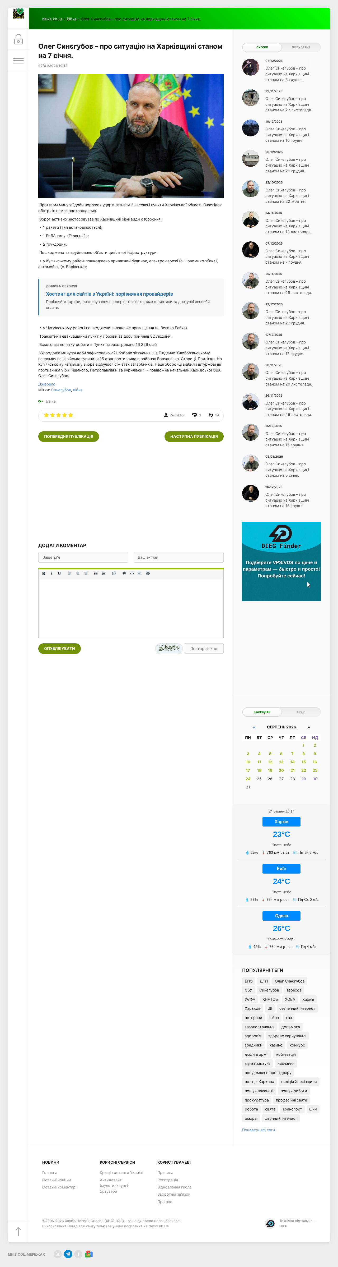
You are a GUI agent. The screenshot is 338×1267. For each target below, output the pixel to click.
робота (251, 1109)
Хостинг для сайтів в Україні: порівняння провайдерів (109, 294)
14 (292, 762)
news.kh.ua (52, 19)
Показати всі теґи (258, 1130)
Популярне (301, 47)
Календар (262, 712)
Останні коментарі (59, 1187)
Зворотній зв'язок (173, 1194)
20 (281, 770)
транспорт (292, 1109)
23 (315, 770)
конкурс (297, 1045)
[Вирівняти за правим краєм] (86, 573)
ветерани (253, 1017)
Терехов (294, 990)
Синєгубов (61, 390)
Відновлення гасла (174, 1187)
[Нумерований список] (104, 573)
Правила (165, 1172)
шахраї (251, 1118)
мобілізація (285, 1054)
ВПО (249, 981)
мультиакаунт (257, 1063)
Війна (72, 19)
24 (248, 779)
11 (259, 762)
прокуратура (257, 1100)
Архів (301, 712)
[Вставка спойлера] (140, 573)
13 (281, 762)
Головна (49, 1172)
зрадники (253, 1045)
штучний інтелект (281, 1118)
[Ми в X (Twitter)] (58, 1254)
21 (292, 770)
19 (270, 770)
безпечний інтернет (297, 1008)
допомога (290, 1027)
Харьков (252, 1008)
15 (304, 762)
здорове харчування (287, 1036)
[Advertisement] (131, 492)
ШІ (269, 1008)
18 (259, 770)
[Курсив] (51, 573)
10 (248, 762)
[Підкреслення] (59, 573)
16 (315, 762)
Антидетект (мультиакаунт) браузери (114, 1185)
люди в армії (256, 1054)
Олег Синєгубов (290, 981)
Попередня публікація (68, 436)
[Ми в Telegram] (68, 1254)
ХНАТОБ (270, 999)
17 (248, 770)
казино (276, 1045)
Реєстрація (167, 1180)
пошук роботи (294, 1091)
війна (78, 390)
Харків (308, 999)
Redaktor (177, 415)
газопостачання (259, 1027)
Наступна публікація (194, 436)
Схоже (262, 47)
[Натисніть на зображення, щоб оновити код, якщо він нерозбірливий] (169, 648)
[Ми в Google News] (88, 1254)
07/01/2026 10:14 (52, 66)
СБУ (248, 990)
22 (303, 770)
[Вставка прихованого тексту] (148, 573)
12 (270, 762)
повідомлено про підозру (268, 1072)
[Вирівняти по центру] (78, 573)
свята (270, 1109)
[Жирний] (44, 573)
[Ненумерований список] (96, 573)
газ (289, 1017)
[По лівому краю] (70, 573)
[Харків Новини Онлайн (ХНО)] (18, 18)
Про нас (164, 1201)
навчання (286, 1063)
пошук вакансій (259, 1091)
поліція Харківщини (299, 1081)
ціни (313, 1109)
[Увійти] (18, 39)
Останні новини (56, 1180)
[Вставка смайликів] (114, 573)
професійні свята (291, 1100)
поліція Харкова (259, 1081)
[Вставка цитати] (124, 573)
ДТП (264, 981)
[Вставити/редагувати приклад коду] (132, 573)
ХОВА (290, 999)
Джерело (46, 384)
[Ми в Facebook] (78, 1254)
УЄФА (250, 999)
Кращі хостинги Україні (121, 1172)
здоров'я (253, 1036)
